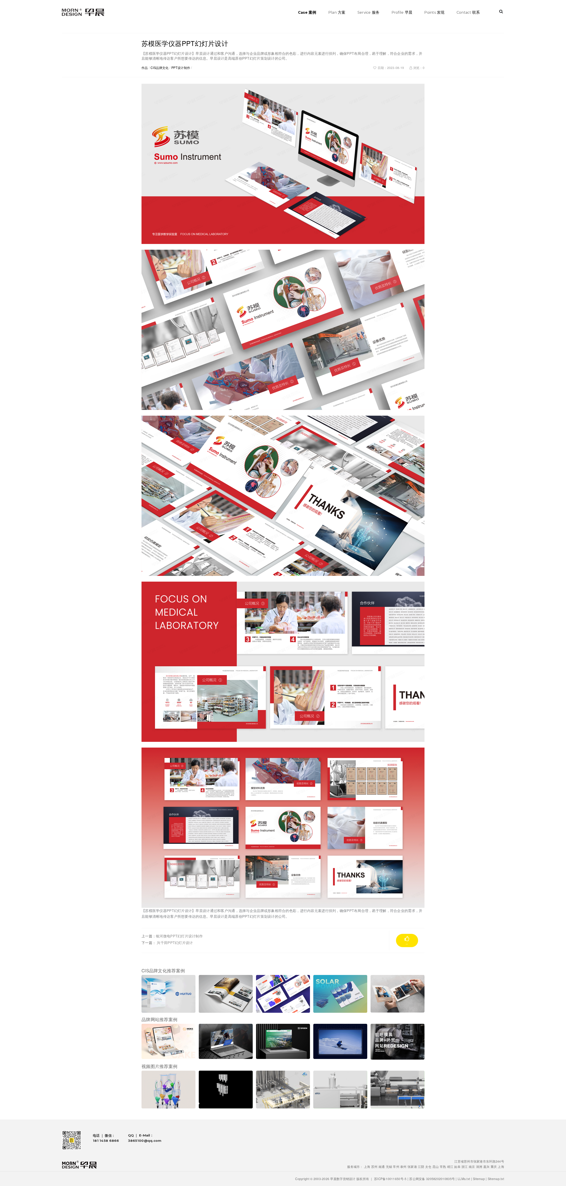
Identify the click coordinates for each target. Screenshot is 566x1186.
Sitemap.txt (496, 1178)
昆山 (435, 1166)
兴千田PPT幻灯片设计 (175, 942)
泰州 (403, 1166)
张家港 (412, 1166)
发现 (434, 12)
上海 (367, 1166)
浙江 (464, 1166)
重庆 (494, 1166)
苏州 (374, 1166)
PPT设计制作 (180, 67)
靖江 (450, 1166)
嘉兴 (486, 1166)
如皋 (457, 1166)
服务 (369, 12)
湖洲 (479, 1166)
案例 (307, 12)
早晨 (402, 12)
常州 (396, 1166)
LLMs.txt (464, 1178)
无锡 (389, 1166)
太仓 (428, 1166)
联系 (468, 12)
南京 (472, 1166)
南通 (382, 1166)
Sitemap (479, 1178)
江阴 (421, 1166)
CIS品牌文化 (159, 67)
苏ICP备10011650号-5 (390, 1178)
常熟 (443, 1166)
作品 (145, 67)
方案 (337, 12)
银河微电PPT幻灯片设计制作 (179, 936)
